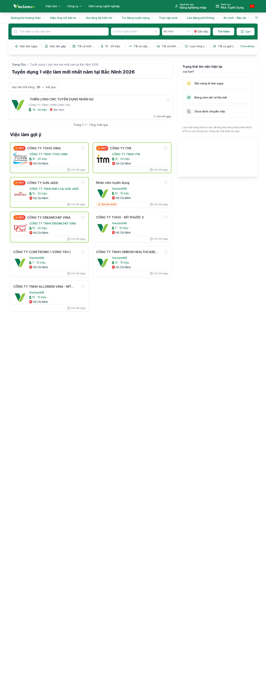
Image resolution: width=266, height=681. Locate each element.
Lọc (248, 31)
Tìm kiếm (224, 31)
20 (38, 87)
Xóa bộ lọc (249, 46)
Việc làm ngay (28, 46)
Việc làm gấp (57, 46)
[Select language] (252, 6)
